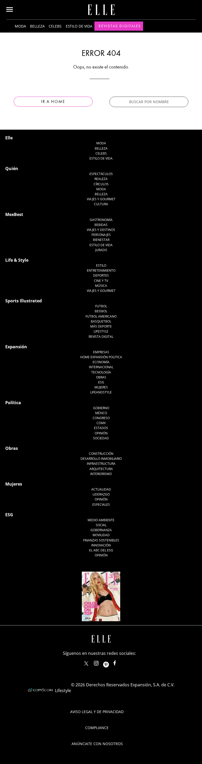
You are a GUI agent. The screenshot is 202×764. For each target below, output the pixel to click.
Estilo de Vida (101, 245)
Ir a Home (53, 101)
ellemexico (110, 662)
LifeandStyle (101, 392)
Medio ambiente (101, 520)
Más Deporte (101, 326)
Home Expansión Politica (101, 357)
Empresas (101, 352)
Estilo (101, 265)
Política (13, 402)
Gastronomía (101, 220)
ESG (101, 382)
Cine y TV (101, 280)
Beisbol (101, 311)
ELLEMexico (86, 663)
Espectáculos (101, 174)
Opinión (101, 433)
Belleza (37, 26)
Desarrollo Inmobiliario (101, 458)
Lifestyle (101, 331)
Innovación (101, 545)
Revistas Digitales (120, 26)
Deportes (101, 275)
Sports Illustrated (23, 301)
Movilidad (101, 535)
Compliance (97, 727)
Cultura (101, 204)
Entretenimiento (101, 270)
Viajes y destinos (101, 230)
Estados (101, 428)
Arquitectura (101, 469)
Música (101, 285)
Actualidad (101, 489)
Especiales (101, 504)
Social (101, 525)
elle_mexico (101, 662)
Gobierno (101, 408)
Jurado (101, 250)
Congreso (101, 418)
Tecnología (101, 372)
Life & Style (16, 260)
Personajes (101, 235)
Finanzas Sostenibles (101, 540)
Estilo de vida (79, 26)
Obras (101, 377)
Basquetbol (101, 321)
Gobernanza (101, 530)
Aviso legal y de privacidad (97, 711)
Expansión (16, 347)
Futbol (101, 306)
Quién (11, 168)
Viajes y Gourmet (101, 199)
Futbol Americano (101, 316)
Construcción (101, 453)
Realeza (101, 179)
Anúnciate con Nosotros (97, 743)
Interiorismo (101, 474)
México (101, 413)
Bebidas (101, 225)
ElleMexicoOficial (119, 662)
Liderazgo (101, 494)
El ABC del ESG (101, 550)
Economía (101, 362)
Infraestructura (101, 463)
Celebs (55, 26)
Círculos (101, 184)
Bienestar (101, 240)
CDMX (101, 423)
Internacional (101, 367)
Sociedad (101, 438)
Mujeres (101, 387)
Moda (20, 26)
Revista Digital (101, 336)
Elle (9, 138)
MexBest (14, 214)
